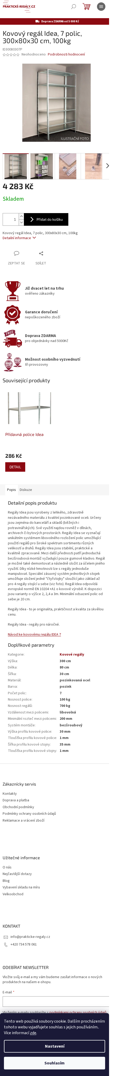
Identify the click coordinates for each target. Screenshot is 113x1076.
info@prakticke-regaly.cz (30, 936)
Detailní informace (17, 238)
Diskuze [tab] (26, 489)
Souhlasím (54, 1063)
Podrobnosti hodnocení (66, 54)
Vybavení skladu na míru (21, 887)
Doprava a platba (16, 800)
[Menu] (101, 6)
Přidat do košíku (50, 219)
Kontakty (10, 793)
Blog (6, 880)
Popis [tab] (11, 489)
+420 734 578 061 (24, 944)
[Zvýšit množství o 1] (21, 216)
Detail (15, 467)
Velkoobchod (13, 894)
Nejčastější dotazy (17, 874)
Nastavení (54, 1046)
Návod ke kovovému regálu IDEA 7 (34, 634)
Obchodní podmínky (18, 807)
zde (33, 1033)
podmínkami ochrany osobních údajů (77, 1012)
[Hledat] (73, 6)
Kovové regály (72, 654)
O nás (7, 867)
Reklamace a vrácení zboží (23, 820)
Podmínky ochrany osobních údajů (29, 813)
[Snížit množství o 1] (21, 222)
